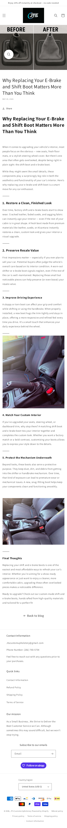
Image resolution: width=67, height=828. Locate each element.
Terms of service (34, 816)
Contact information (35, 821)
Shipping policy (51, 816)
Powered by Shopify (40, 811)
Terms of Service (15, 702)
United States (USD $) (32, 786)
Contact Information (17, 680)
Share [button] (9, 108)
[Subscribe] (52, 754)
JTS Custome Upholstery (21, 811)
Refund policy (57, 811)
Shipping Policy (15, 694)
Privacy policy (18, 816)
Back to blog (35, 615)
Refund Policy (14, 687)
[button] (4, 15)
